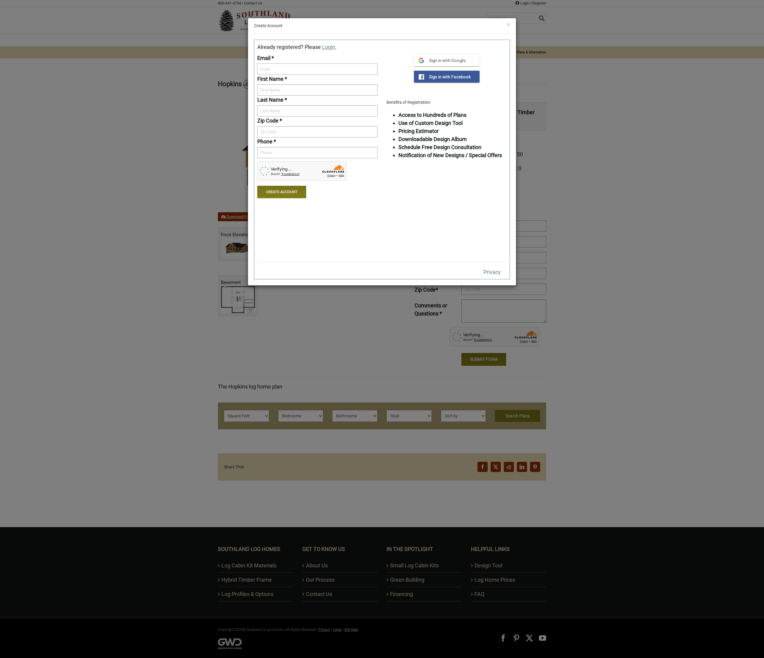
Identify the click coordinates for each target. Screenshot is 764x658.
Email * (265, 58)
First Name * (272, 79)
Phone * (266, 141)
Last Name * (272, 100)
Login (328, 47)
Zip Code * (269, 120)
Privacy (492, 272)
